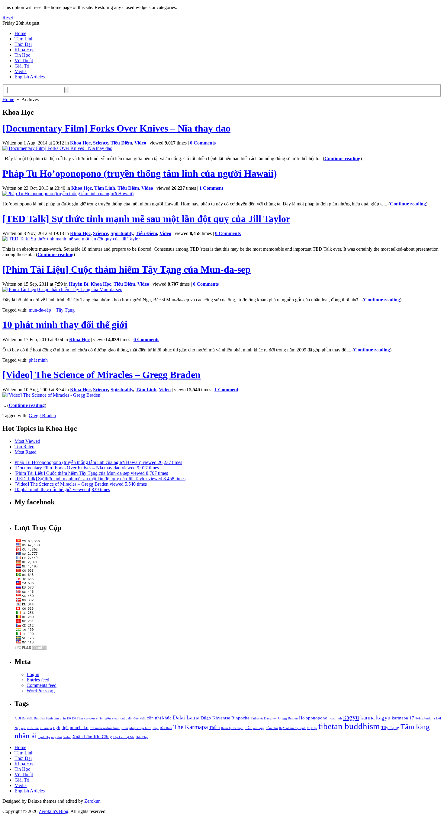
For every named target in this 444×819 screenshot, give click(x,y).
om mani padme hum (105, 728)
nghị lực (61, 727)
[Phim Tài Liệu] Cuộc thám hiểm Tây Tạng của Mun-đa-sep (126, 269)
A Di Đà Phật (23, 718)
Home (20, 33)
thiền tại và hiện (232, 728)
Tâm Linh (24, 38)
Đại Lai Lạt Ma (123, 737)
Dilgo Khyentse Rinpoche (225, 717)
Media (20, 71)
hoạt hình (335, 718)
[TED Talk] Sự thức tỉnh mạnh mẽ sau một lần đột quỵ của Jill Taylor (146, 218)
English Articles (29, 76)
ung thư (56, 737)
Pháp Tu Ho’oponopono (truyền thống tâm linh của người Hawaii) (139, 173)
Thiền (214, 727)
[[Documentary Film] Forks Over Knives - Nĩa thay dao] (57, 148)
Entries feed (38, 679)
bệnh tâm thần (56, 718)
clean (115, 718)
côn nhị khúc (159, 717)
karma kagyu (375, 717)
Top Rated (24, 446)
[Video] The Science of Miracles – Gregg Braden (101, 374)
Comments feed (41, 685)
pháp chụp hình (140, 728)
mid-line (33, 728)
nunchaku (79, 727)
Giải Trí (21, 65)
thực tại (312, 728)
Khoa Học (24, 49)
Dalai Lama (186, 717)
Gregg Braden (42, 415)
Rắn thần (166, 728)
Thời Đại (23, 44)
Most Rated (25, 452)
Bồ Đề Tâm (75, 718)
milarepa (46, 728)
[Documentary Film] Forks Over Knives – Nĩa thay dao (116, 128)
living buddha (425, 718)
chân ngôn (103, 718)
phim (124, 728)
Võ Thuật (23, 60)
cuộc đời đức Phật (133, 718)
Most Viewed (27, 441)
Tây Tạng (65, 310)
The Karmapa (190, 727)
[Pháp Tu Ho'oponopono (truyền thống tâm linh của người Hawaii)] (68, 193)
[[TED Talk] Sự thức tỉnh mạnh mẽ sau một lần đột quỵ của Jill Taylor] (71, 238)
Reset (7, 17)
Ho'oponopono (313, 717)
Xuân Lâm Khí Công (92, 736)
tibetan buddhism (349, 726)
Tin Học (22, 55)
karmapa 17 (403, 717)
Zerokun (92, 801)
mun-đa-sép (40, 310)
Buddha (39, 718)
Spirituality (122, 233)
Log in (33, 674)
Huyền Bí (78, 284)
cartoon (89, 718)
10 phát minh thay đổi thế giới (64, 324)
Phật (156, 728)
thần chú (272, 728)
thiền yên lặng (255, 728)
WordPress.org (41, 690)
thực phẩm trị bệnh (292, 728)
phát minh (38, 360)
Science (100, 142)
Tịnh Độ (44, 737)
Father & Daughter (264, 718)
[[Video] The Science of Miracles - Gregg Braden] (51, 395)
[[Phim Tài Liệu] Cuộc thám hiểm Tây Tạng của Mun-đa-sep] (62, 289)
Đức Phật (142, 737)
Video (140, 142)
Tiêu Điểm (121, 142)
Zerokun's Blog (53, 811)
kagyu (351, 717)
